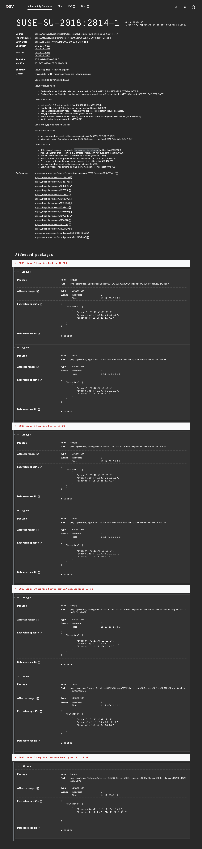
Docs (83, 6)
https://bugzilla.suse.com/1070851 (52, 190)
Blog (60, 6)
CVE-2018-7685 (42, 48)
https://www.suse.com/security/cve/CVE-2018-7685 (60, 237)
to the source (165, 25)
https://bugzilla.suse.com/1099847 (52, 216)
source (68, 335)
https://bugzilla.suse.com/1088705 (52, 199)
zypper (24, 347)
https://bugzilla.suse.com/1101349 (51, 224)
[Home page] (10, 7)
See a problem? (134, 22)
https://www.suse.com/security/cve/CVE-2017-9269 (60, 233)
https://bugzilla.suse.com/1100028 (52, 220)
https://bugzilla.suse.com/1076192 (51, 194)
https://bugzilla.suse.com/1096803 (52, 212)
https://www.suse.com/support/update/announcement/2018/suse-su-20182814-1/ (75, 34)
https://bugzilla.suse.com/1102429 (52, 229)
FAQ (70, 6)
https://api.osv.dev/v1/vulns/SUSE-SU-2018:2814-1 (60, 42)
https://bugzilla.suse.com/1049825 (52, 186)
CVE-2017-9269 (42, 46)
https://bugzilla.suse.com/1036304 (52, 177)
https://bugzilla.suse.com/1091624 (52, 203)
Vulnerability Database (40, 6)
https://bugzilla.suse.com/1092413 (52, 207)
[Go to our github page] (193, 7)
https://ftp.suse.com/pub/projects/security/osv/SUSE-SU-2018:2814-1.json (71, 38)
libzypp (25, 272)
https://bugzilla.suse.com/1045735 (52, 182)
